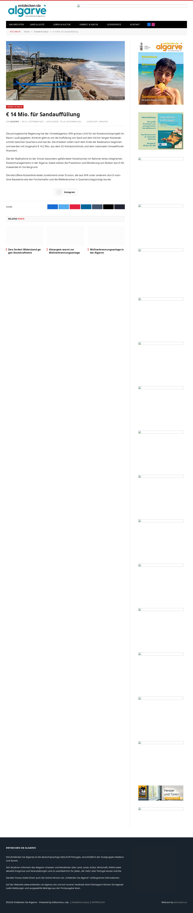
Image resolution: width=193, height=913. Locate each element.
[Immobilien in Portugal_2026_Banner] (161, 149)
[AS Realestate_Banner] (161, 521)
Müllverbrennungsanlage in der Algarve (107, 251)
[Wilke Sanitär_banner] (161, 610)
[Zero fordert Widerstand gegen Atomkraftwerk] (24, 235)
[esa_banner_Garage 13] (161, 743)
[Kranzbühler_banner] (161, 698)
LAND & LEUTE (37, 24)
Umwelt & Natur (14, 107)
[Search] (178, 24)
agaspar (14, 121)
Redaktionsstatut (80, 902)
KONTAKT (135, 24)
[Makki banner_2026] (161, 477)
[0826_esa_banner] (161, 103)
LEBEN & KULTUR (62, 24)
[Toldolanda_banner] (161, 654)
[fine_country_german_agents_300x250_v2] (161, 299)
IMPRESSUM (98, 902)
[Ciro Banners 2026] (161, 388)
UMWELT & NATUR (88, 24)
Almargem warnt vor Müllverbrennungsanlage (64, 251)
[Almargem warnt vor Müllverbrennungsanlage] (65, 235)
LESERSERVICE (114, 24)
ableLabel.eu (180, 902)
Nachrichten (16, 24)
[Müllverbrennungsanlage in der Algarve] (106, 235)
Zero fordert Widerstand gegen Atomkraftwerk (24, 251)
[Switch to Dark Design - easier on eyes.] (183, 24)
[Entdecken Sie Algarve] (27, 11)
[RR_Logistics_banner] (161, 565)
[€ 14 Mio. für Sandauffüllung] (65, 70)
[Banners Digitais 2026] (161, 344)
